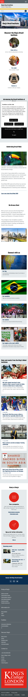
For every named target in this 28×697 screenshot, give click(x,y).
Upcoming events (7, 546)
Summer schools (4, 601)
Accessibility (17, 694)
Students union (4, 640)
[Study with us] (14, 43)
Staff (2, 613)
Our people (14, 68)
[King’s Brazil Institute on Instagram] (14, 581)
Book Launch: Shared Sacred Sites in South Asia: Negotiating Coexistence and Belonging (13, 470)
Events (2, 638)
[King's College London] (14, 677)
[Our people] (14, 60)
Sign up (14, 540)
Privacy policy (14, 692)
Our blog (5, 271)
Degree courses (4, 593)
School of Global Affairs (6, 7)
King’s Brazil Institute (7, 5)
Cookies (23, 694)
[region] (14, 114)
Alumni (2, 615)
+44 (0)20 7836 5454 (5, 652)
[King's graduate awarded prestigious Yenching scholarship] (14, 432)
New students (4, 611)
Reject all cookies (9, 124)
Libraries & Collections (6, 624)
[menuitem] (14, 594)
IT (1, 627)
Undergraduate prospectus (14, 512)
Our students (6, 320)
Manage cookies (13, 120)
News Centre (4, 636)
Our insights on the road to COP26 (11, 343)
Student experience (5, 602)
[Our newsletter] (14, 287)
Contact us (14, 86)
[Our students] (14, 311)
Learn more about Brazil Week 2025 (9, 193)
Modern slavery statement (6, 694)
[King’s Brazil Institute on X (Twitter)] (10, 581)
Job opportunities (5, 644)
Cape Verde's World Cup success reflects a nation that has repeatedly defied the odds (13, 415)
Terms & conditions (5, 692)
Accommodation (4, 626)
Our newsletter (6, 296)
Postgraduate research (6, 597)
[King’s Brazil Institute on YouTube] (17, 581)
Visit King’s (3, 642)
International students (6, 599)
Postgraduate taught (5, 595)
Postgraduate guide (14, 514)
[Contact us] (14, 78)
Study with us (14, 50)
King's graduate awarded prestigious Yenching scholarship (14, 443)
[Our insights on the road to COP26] (14, 334)
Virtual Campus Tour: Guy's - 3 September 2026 (18, 560)
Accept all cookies (19, 124)
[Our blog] (14, 262)
